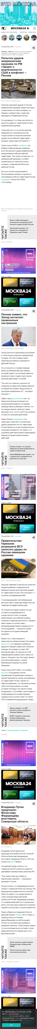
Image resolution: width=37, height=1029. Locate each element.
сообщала (23, 145)
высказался (17, 398)
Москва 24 (18, 28)
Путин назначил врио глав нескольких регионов (20, 951)
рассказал (5, 644)
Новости (11, 51)
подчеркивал (18, 419)
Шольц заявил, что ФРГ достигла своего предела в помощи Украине (20, 710)
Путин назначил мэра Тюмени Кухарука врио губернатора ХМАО (21, 944)
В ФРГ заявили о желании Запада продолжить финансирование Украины (20, 718)
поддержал (6, 179)
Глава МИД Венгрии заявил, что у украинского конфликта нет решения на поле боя (22, 456)
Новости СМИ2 (6, 276)
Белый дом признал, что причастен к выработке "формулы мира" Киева (19, 230)
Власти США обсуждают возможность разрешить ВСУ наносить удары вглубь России (22, 222)
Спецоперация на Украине (17, 730)
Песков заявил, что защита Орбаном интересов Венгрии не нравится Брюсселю (22, 449)
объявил (18, 915)
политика (9, 242)
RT (29, 141)
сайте (12, 861)
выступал (5, 672)
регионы (16, 961)
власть (3, 242)
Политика (18, 47)
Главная (4, 51)
